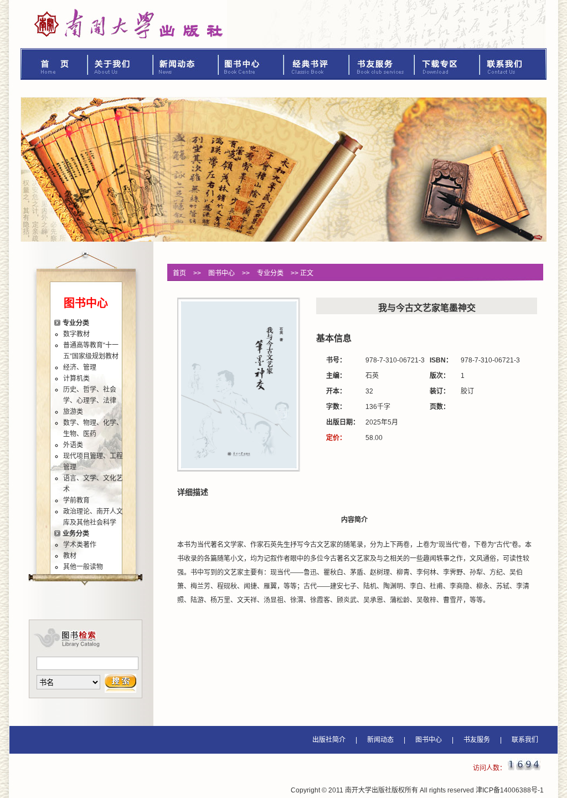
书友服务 (382, 64)
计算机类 (76, 378)
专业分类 (76, 323)
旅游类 (73, 412)
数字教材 (76, 334)
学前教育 (76, 500)
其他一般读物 (83, 567)
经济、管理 (79, 367)
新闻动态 (186, 64)
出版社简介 (329, 740)
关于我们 (120, 64)
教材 (69, 556)
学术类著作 (79, 545)
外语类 (73, 445)
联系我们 (513, 64)
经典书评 (316, 64)
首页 (54, 64)
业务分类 (76, 534)
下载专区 (447, 64)
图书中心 (251, 64)
